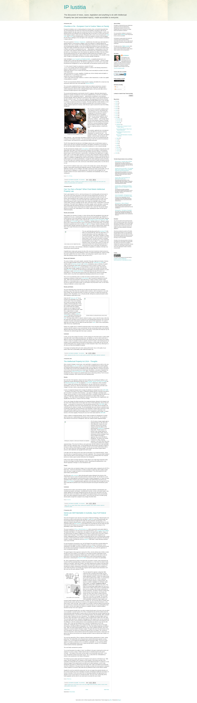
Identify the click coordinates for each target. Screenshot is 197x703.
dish (72, 355)
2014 (68, 505)
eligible (88, 684)
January (118, 150)
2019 (116, 108)
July (117, 140)
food (77, 355)
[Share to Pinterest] (95, 180)
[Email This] (89, 180)
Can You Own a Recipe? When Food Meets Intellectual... (124, 129)
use (76, 182)
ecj (88, 181)
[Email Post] (87, 179)
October (118, 122)
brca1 (72, 684)
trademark (98, 355)
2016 (116, 113)
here (85, 224)
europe (91, 181)
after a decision (77, 523)
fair (97, 181)
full (93, 684)
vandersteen (80, 182)
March (117, 147)
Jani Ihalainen (126, 55)
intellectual (83, 505)
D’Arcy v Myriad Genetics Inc (81, 529)
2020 (116, 106)
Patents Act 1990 (82, 557)
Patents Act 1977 (74, 298)
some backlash (85, 278)
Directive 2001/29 (89, 83)
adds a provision (74, 475)
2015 (116, 115)
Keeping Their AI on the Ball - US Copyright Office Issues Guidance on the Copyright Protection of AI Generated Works (124, 169)
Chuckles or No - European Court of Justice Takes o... (123, 127)
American (74, 264)
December (118, 119)
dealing (82, 181)
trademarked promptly (78, 271)
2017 (116, 112)
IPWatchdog (69, 678)
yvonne (74, 685)
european (94, 181)
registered (102, 505)
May (117, 143)
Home (87, 689)
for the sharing (70, 481)
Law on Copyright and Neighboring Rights (81, 59)
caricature (73, 181)
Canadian (82, 221)
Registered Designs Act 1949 (72, 382)
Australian (75, 221)
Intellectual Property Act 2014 (78, 371)
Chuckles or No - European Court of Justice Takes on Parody (86, 26)
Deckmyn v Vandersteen (80, 42)
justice (102, 181)
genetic (96, 684)
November (118, 120)
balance (68, 181)
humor (99, 181)
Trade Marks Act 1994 (98, 262)
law (104, 181)
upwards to (86, 539)
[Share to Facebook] (93, 180)
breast (77, 684)
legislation (88, 505)
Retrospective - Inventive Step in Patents (123, 161)
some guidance (85, 148)
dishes (74, 355)
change (72, 505)
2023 (116, 101)
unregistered (66, 506)
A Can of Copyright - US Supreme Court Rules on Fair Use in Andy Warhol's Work (123, 196)
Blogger (119, 700)
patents (84, 355)
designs (78, 505)
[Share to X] (92, 180)
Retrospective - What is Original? (122, 203)
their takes (69, 269)
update (71, 506)
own (79, 355)
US (72, 221)
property (98, 505)
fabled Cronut (77, 266)
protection (88, 355)
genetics (99, 684)
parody (70, 182)
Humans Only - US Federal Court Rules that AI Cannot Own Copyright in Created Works (123, 187)
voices (71, 685)
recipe (91, 355)
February (118, 149)
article (94, 322)
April (117, 145)
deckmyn (86, 181)
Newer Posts (67, 689)
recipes (94, 355)
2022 (116, 103)
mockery (66, 182)
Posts (117, 86)
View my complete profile (119, 68)
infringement (100, 428)
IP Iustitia (75, 7)
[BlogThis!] (91, 180)
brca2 (75, 684)
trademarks (103, 355)
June (117, 141)
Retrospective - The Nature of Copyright (123, 210)
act (70, 505)
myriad (102, 684)
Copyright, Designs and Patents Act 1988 (98, 219)
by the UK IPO (88, 382)
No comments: (82, 179)
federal (91, 684)
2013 (116, 153)
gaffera (110, 700)
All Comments (119, 89)
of (68, 182)
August (118, 138)
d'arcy (85, 684)
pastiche (73, 182)
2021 (116, 104)
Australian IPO (103, 231)
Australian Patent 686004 (103, 530)
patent (81, 355)
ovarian (105, 684)
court (80, 181)
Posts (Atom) (72, 691)
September (118, 124)
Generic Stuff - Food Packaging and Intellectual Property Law (122, 178)
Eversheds (69, 499)
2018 (116, 110)
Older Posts (106, 689)
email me (123, 34)
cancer (80, 684)
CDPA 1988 (105, 390)
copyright (76, 181)
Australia (71, 36)
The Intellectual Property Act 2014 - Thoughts (80, 361)
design (76, 505)
